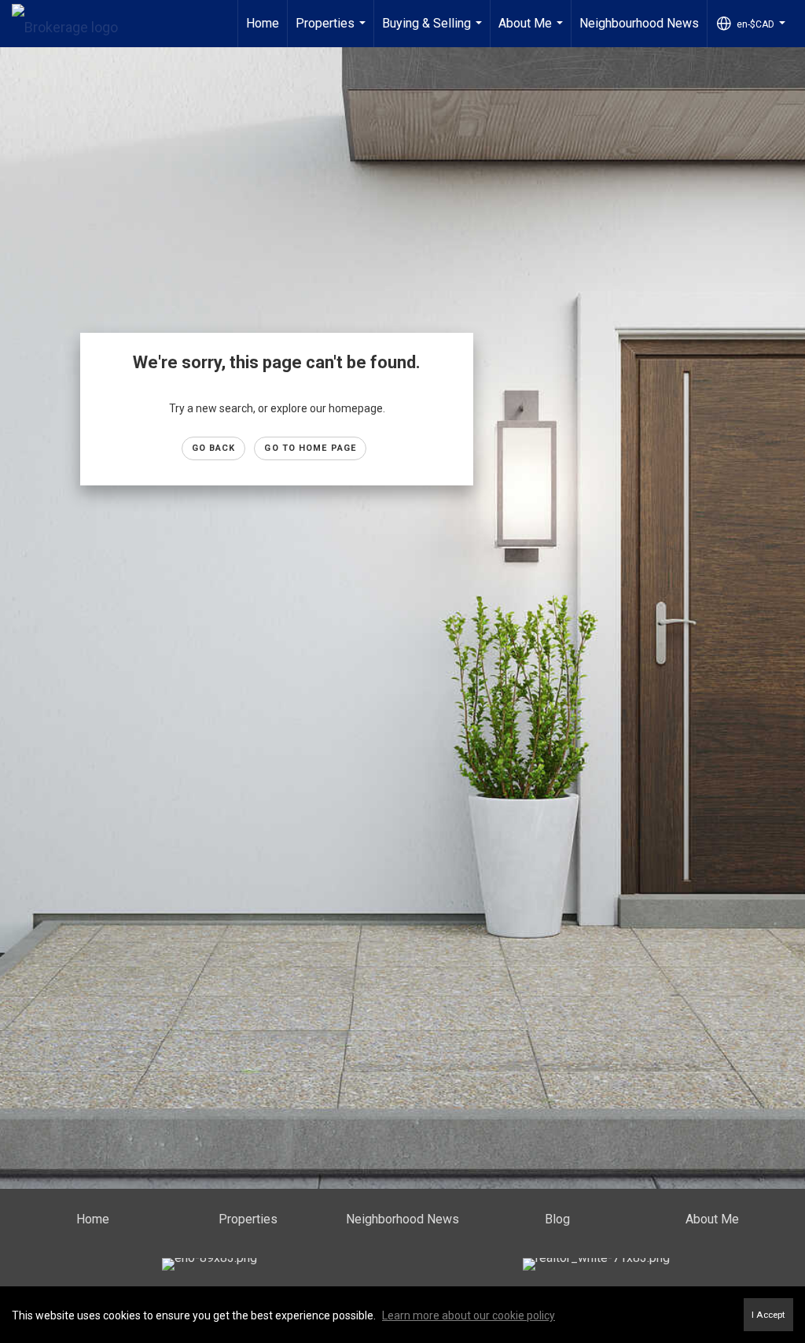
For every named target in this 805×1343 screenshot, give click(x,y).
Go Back (214, 448)
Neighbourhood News (639, 23)
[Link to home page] (73, 23)
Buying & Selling (434, 31)
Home (262, 23)
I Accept (768, 1314)
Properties (332, 31)
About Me (532, 31)
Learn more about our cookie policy (468, 1315)
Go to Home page (310, 448)
